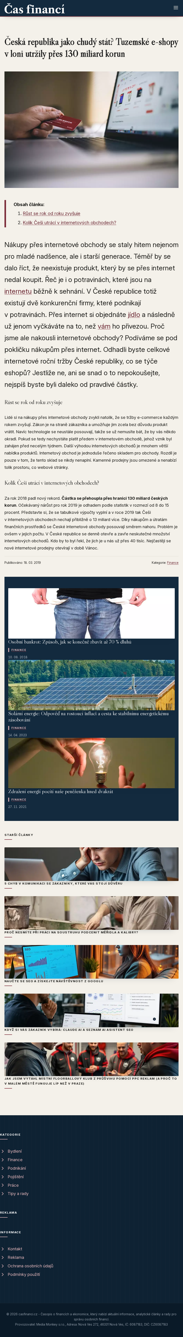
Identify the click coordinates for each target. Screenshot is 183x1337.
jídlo (134, 314)
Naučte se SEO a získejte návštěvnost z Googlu (54, 981)
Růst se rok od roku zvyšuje (51, 213)
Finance (173, 562)
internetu (18, 291)
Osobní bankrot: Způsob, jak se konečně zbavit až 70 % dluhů (69, 641)
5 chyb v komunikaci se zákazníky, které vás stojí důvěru (63, 883)
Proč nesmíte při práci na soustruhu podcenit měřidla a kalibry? (71, 932)
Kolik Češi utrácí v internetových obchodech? (69, 222)
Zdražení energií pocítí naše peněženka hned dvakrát (60, 791)
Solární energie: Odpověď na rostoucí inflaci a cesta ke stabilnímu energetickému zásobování (88, 716)
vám (104, 326)
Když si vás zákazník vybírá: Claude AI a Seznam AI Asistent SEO (69, 1029)
